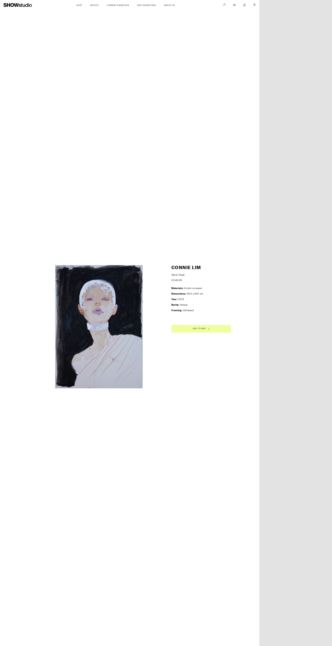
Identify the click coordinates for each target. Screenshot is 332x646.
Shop (79, 5)
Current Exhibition (118, 5)
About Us (169, 5)
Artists (94, 5)
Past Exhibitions (146, 5)
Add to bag (199, 328)
